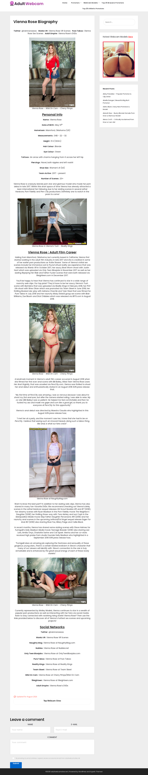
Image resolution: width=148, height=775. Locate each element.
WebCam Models (91, 3)
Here (130, 36)
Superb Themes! (96, 772)
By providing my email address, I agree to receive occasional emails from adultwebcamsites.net (48, 758)
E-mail (74, 724)
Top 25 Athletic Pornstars (93, 9)
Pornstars (75, 3)
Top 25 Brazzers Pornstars (113, 3)
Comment (52, 737)
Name (30, 724)
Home (64, 3)
